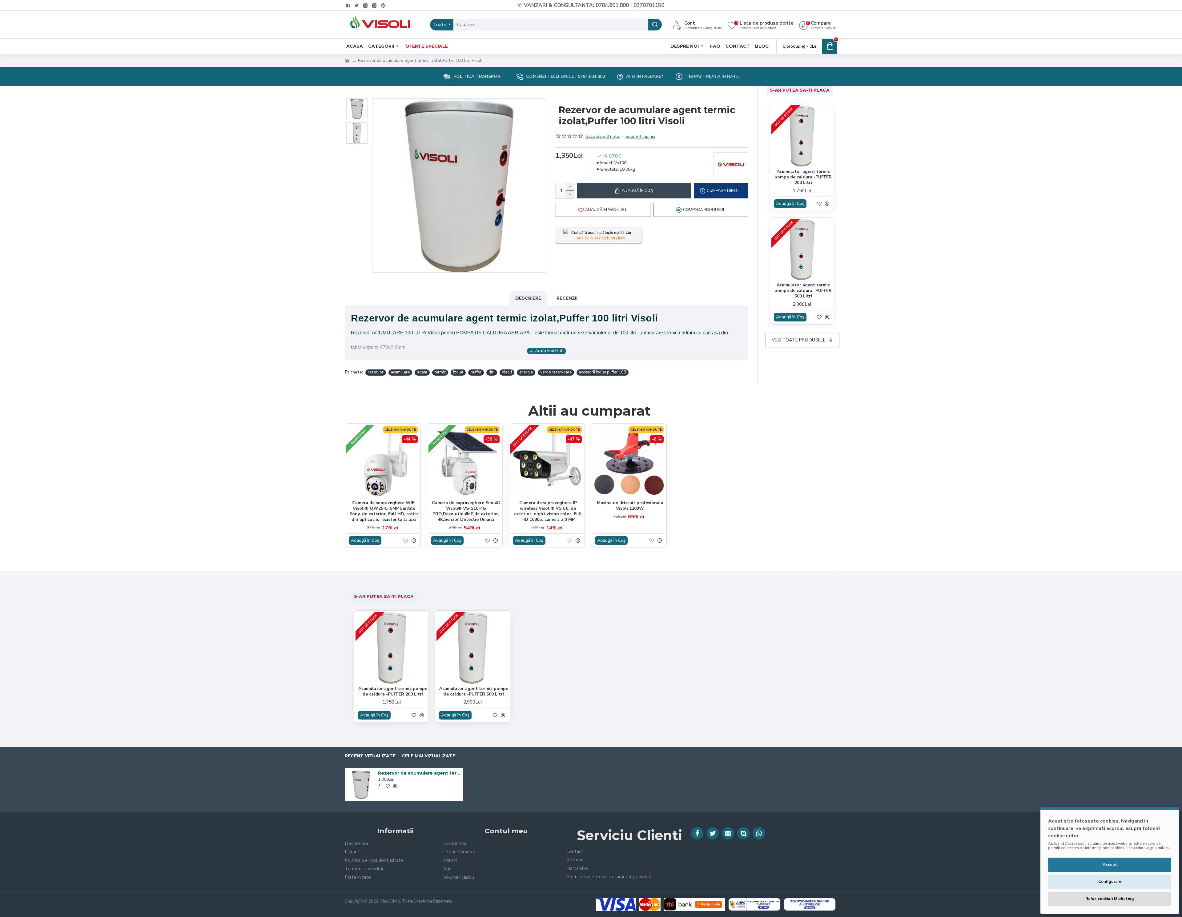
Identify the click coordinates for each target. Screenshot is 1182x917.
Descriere (528, 298)
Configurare (1109, 881)
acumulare (400, 372)
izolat (458, 372)
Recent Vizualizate (370, 756)
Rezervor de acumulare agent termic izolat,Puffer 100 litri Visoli (419, 773)
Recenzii (567, 298)
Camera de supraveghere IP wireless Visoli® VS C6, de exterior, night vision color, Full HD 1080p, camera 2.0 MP (548, 511)
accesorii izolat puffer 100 (602, 372)
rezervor (376, 372)
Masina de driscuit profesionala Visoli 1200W (630, 505)
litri (492, 372)
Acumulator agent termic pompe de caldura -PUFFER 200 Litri (803, 177)
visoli (507, 372)
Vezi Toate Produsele (799, 340)
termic (440, 372)
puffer (476, 372)
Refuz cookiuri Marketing (1109, 899)
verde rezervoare (556, 372)
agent (422, 372)
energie (526, 372)
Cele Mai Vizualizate (428, 756)
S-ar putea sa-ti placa (800, 90)
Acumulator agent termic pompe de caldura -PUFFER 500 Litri (803, 290)
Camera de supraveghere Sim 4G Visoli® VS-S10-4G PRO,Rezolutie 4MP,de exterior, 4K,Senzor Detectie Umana (466, 511)
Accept (1110, 864)
